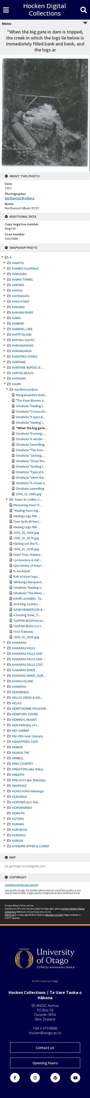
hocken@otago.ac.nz (45, 1033)
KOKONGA (19, 796)
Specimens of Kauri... (28, 565)
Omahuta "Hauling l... (30, 406)
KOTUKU (18, 818)
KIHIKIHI (17, 747)
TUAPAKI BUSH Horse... (29, 620)
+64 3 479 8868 (45, 1028)
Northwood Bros (26, 389)
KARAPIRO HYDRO (24, 356)
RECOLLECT (10, 914)
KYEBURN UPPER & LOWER (30, 846)
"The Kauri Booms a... (31, 400)
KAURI (16, 384)
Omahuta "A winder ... (31, 439)
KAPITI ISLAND (22, 334)
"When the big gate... (32, 428)
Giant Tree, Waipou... (27, 554)
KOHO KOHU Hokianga (28, 791)
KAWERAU (19, 686)
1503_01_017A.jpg (26, 538)
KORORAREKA (22, 807)
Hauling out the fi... (26, 543)
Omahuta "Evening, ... (31, 433)
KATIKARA (19, 378)
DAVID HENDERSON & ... (29, 609)
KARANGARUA (22, 351)
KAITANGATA (20, 296)
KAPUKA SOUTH (23, 340)
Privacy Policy (12, 905)
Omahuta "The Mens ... (29, 593)
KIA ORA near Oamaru (27, 736)
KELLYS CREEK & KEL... (27, 697)
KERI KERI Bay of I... (25, 725)
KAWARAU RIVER (23, 670)
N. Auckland (21, 571)
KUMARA (18, 824)
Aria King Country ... (27, 604)
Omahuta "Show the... (31, 461)
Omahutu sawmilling (30, 488)
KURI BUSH (19, 829)
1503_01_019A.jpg (26, 549)
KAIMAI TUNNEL (22, 279)
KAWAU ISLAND (22, 681)
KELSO (17, 703)
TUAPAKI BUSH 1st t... (28, 626)
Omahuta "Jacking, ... (30, 455)
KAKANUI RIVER (22, 312)
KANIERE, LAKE (22, 329)
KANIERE (18, 323)
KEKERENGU (20, 692)
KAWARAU (19, 642)
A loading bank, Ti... (27, 615)
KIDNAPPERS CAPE (25, 741)
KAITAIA (17, 290)
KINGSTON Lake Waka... (28, 769)
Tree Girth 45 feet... (27, 521)
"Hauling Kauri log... (26, 510)
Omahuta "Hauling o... (28, 587)
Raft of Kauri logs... (26, 576)
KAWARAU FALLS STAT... (28, 664)
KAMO (16, 318)
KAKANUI (18, 307)
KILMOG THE (20, 752)
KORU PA (18, 813)
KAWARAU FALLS (23, 648)
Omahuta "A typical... (30, 417)
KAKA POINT (20, 301)
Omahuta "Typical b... (31, 472)
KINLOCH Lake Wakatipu (29, 780)
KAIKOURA (19, 274)
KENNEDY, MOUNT (24, 719)
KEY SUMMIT (20, 730)
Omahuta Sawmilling (30, 444)
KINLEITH (18, 774)
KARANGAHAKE (22, 345)
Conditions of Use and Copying (21, 885)
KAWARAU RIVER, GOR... (28, 675)
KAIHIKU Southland (25, 268)
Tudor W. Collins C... (28, 499)
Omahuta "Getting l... (30, 466)
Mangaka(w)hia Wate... (31, 395)
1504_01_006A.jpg (29, 494)
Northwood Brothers (19, 198)
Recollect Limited (54, 914)
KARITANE (19, 362)
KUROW (17, 840)
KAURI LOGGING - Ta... (28, 598)
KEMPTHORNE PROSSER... (30, 708)
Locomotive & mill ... (27, 560)
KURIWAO (19, 835)
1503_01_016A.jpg (26, 532)
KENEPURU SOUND (25, 714)
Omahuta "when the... (31, 477)
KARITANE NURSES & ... (27, 367)
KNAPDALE (19, 785)
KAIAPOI (18, 263)
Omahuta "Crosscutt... (31, 411)
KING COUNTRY (22, 763)
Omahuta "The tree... (30, 450)
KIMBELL (18, 758)
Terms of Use (26, 905)
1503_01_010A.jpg (26, 637)
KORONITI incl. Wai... (26, 802)
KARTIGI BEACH (22, 373)
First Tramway (23, 631)
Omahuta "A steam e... (31, 483)
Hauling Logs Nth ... (26, 516)
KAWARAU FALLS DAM (27, 653)
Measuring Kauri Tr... (27, 505)
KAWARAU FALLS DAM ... (28, 659)
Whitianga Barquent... (28, 582)
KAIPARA (18, 285)
